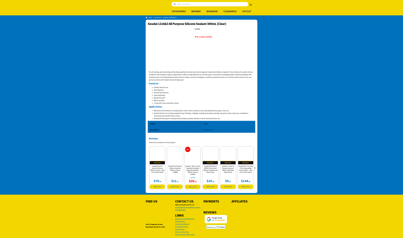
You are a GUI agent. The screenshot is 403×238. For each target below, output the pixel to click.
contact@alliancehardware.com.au (187, 207)
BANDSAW (212, 11)
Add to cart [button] (157, 187)
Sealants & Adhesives (170, 17)
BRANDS (196, 11)
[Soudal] (247, 37)
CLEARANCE (230, 11)
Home (150, 17)
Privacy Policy (180, 221)
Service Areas (179, 229)
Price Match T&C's (181, 227)
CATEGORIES (179, 11)
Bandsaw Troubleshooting (184, 219)
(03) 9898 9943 (180, 210)
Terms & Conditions (182, 224)
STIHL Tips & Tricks (182, 232)
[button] (216, 219)
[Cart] (250, 5)
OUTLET (246, 11)
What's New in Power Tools (185, 234)
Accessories (157, 17)
